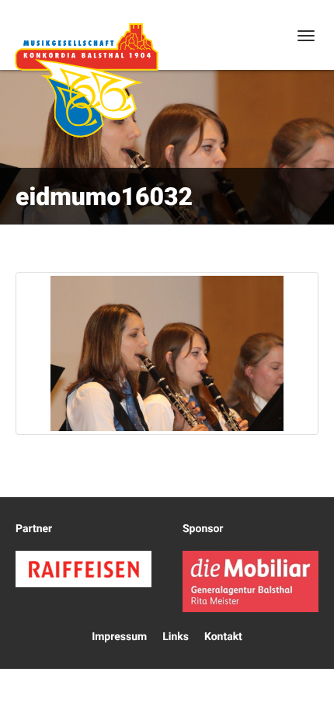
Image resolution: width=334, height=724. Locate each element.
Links (175, 637)
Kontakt (223, 637)
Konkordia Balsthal (86, 80)
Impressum (119, 637)
